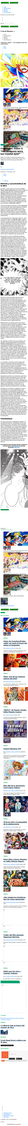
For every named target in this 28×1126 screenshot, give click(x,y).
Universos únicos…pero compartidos (13, 595)
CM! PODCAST (7, 12)
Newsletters (6, 1114)
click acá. (17, 447)
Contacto (5, 1117)
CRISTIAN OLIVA (10, 648)
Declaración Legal (8, 1115)
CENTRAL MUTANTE (11, 940)
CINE (4, 7)
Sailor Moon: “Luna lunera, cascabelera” (14, 130)
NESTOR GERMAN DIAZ (11, 864)
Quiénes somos (7, 1113)
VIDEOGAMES (7, 8)
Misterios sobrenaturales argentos (10, 981)
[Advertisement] (16, 520)
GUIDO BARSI (9, 715)
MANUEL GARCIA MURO (7, 169)
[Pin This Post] (15, 50)
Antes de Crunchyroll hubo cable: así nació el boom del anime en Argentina (15, 108)
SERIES (5, 9)
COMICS (5, 11)
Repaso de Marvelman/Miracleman (10, 982)
